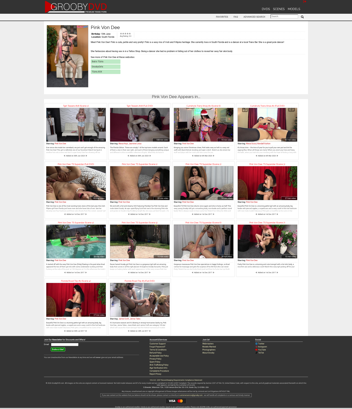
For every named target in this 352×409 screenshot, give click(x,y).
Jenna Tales (135, 319)
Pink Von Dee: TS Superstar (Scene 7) (267, 222)
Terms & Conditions (158, 350)
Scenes (279, 9)
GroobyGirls (97, 66)
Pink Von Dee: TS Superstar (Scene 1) (139, 164)
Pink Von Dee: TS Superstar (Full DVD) (76, 164)
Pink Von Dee (60, 143)
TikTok (261, 353)
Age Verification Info (158, 368)
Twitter (261, 344)
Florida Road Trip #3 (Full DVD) (140, 281)
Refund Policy (156, 353)
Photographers (208, 350)
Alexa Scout (251, 143)
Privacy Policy (155, 359)
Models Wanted (209, 347)
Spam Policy (155, 362)
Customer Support (158, 344)
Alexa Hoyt (123, 143)
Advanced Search (254, 17)
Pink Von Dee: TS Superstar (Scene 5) (140, 222)
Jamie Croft (124, 319)
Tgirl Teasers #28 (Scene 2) (76, 106)
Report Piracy (155, 374)
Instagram (262, 347)
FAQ (236, 17)
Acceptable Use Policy (159, 356)
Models (294, 9)
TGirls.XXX (97, 71)
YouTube (262, 350)
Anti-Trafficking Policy (159, 365)
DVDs (266, 9)
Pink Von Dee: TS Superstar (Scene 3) (267, 164)
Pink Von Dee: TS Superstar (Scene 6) (203, 222)
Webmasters (208, 344)
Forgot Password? (157, 347)
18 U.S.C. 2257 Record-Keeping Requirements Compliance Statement (176, 380)
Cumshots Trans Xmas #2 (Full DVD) (267, 106)
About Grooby (208, 353)
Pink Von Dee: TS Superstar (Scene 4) (76, 222)
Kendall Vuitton (263, 143)
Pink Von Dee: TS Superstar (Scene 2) (203, 164)
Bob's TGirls (97, 61)
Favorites (222, 17)
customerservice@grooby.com (191, 395)
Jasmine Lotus (135, 143)
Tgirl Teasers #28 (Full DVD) (140, 106)
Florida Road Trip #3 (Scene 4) (76, 281)
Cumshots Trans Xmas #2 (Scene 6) (203, 106)
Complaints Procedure (159, 371)
